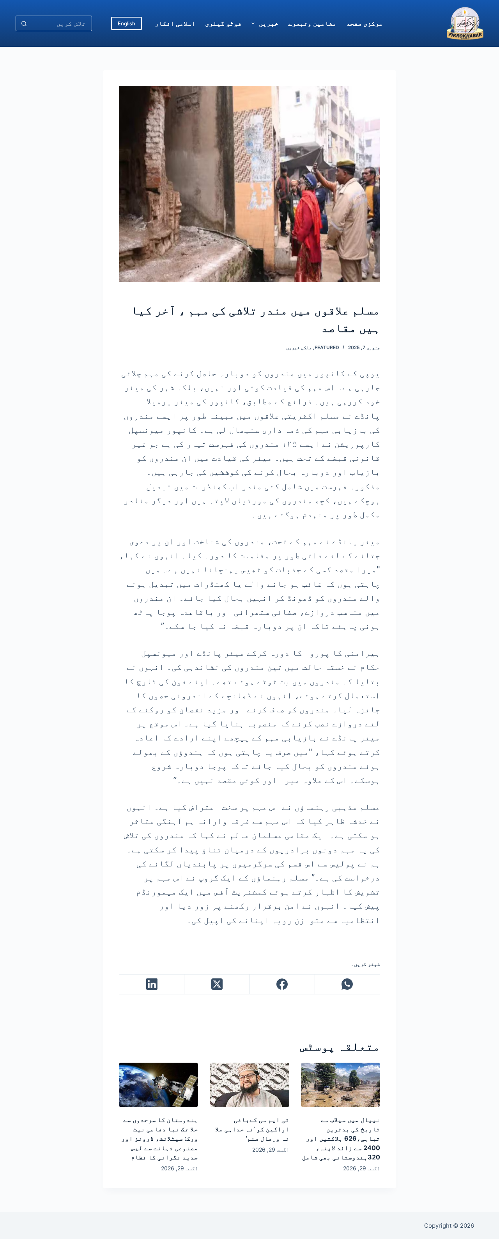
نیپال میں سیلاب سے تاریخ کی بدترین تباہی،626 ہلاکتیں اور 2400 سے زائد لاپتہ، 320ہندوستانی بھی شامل (341, 1138)
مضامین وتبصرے (312, 23)
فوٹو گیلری (223, 23)
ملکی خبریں (299, 347)
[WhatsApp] (347, 984)
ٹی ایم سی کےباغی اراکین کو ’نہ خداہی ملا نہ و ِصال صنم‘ (252, 1129)
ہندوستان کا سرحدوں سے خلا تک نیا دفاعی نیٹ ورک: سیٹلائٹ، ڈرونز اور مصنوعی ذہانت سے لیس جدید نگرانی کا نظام (159, 1138)
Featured (327, 347)
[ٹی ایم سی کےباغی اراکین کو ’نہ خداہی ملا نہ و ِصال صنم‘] (249, 1085)
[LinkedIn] (151, 984)
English (126, 23)
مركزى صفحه (364, 23)
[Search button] (24, 23)
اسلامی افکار (175, 23)
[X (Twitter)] (216, 984)
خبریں (268, 23)
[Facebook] (282, 984)
